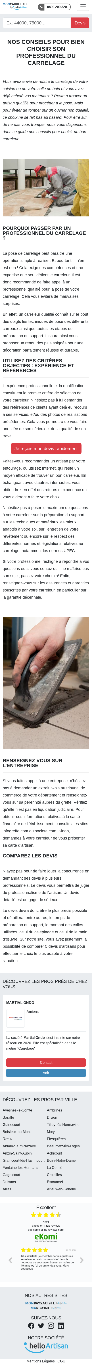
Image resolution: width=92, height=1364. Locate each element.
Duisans (9, 1182)
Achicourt (54, 1153)
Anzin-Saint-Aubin (17, 1153)
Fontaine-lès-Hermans (20, 1168)
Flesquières (56, 1139)
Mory (51, 1132)
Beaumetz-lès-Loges (63, 1146)
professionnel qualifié (21, 289)
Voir (46, 1073)
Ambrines (54, 1110)
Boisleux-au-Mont (17, 1132)
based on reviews (46, 1223)
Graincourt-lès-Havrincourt (23, 1160)
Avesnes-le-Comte (17, 1110)
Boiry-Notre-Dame (61, 1160)
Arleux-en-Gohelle (61, 1189)
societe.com (45, 831)
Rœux (8, 1139)
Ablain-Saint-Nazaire (19, 1146)
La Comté (54, 1168)
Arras (7, 1189)
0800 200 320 (57, 7)
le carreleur (59, 275)
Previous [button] (10, 1260)
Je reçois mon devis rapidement (46, 448)
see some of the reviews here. (46, 1229)
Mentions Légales (41, 1361)
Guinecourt (11, 1125)
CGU (61, 1361)
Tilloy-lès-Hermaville (63, 1125)
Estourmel (55, 1182)
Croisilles (54, 1175)
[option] (46, 1263)
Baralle (8, 1117)
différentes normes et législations (32, 543)
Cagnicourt (11, 1175)
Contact (46, 1062)
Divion (52, 1117)
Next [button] (82, 1260)
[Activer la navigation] (83, 6)
